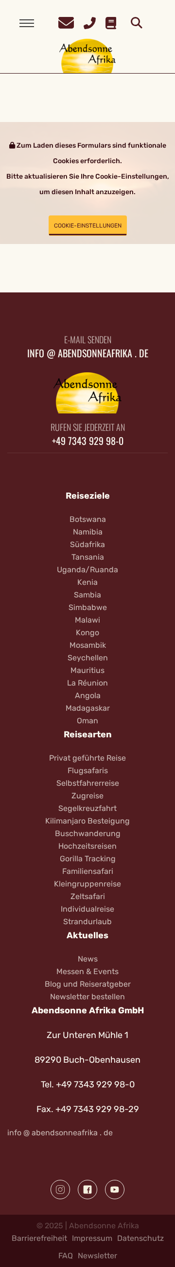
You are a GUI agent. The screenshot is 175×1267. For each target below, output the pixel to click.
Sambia (87, 594)
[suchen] (136, 23)
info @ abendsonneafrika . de (87, 353)
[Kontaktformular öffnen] (66, 21)
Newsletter (97, 1255)
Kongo (87, 632)
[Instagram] (60, 1189)
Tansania (87, 557)
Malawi (87, 620)
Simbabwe (88, 607)
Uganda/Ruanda (87, 569)
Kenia (87, 582)
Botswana (88, 519)
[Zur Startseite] (87, 55)
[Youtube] (114, 1189)
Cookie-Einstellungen (88, 225)
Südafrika (87, 544)
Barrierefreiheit (39, 1238)
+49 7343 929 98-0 (87, 440)
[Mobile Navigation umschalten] (27, 23)
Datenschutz (140, 1238)
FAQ (65, 1255)
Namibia (88, 531)
